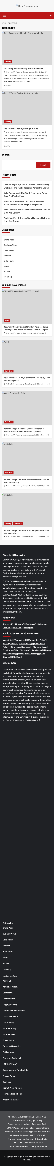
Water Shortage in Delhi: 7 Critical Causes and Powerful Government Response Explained (24, 203)
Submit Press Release (12, 1088)
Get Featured (8, 1052)
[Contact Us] (20, 640)
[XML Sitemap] (31, 653)
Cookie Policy (9, 998)
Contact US (8, 992)
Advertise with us (10, 987)
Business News (10, 245)
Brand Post (9, 239)
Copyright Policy (10, 1004)
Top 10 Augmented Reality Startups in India (23, 68)
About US (7, 981)
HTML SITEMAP (10, 1064)
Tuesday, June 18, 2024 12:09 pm (34, 72)
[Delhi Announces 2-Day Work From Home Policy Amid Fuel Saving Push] (27, 357)
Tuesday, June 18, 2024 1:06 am (33, 132)
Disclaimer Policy (10, 1016)
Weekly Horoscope (11, 1099)
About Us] (8, 640)
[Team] (20, 653)
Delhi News (9, 250)
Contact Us (11, 608)
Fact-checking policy (12, 1046)
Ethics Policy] (25, 643)
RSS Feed (17, 657)
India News (9, 261)
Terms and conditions (12, 1094)
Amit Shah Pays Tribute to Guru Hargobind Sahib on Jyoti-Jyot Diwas (27, 219)
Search (6, 155)
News (6, 266)
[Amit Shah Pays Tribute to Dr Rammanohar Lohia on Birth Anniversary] (27, 459)
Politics (7, 271)
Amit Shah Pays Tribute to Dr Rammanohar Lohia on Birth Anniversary (27, 211)
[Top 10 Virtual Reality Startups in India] (27, 108)
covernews (39, 1156)
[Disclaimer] (37, 650)
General (7, 255)
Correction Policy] (37, 640)
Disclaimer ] (34, 720)
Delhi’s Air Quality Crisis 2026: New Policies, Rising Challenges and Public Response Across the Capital (26, 186)
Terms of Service (13, 720)
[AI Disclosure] (23, 650)
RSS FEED (7, 1082)
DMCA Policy (8, 1022)
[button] (4, 15)
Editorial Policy (9, 1028)
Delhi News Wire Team (13, 72)
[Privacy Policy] (10, 643)
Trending (8, 62)
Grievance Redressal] (21, 647)
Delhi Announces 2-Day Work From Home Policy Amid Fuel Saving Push (25, 194)
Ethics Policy (8, 1040)
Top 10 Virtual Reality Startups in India (21, 128)
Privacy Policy (9, 1076)
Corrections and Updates (14, 1010)
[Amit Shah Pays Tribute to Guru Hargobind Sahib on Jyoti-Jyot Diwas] (27, 510)
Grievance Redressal (12, 1058)
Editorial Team (9, 1034)
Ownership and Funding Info (15, 1070)
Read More (7, 86)
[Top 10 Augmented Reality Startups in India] (27, 48)
